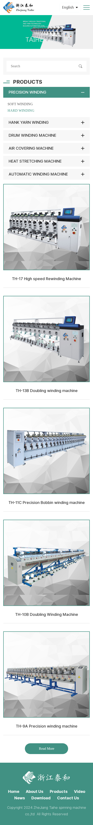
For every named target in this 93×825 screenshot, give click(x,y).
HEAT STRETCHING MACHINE (35, 161)
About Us (34, 791)
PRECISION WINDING (27, 92)
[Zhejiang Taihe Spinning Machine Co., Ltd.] (19, 7)
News (19, 798)
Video (79, 791)
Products (58, 791)
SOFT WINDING (20, 104)
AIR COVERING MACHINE (31, 148)
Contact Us (68, 798)
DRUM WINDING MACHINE (32, 135)
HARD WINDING (21, 110)
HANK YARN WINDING (29, 122)
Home (13, 791)
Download (41, 798)
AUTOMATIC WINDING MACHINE (38, 174)
